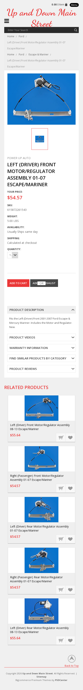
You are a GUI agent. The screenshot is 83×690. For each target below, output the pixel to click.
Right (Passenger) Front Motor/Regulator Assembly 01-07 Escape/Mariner (37, 478)
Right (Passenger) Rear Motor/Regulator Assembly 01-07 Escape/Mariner (36, 579)
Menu (74, 5)
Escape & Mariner (39, 54)
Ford (21, 36)
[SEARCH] (76, 30)
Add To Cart (61, 437)
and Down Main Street (41, 18)
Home (10, 36)
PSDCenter (61, 680)
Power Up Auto (19, 158)
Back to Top (72, 665)
